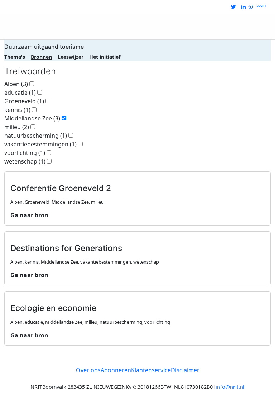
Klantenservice (151, 370)
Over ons (88, 370)
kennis (17, 110)
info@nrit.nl (230, 386)
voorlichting (24, 153)
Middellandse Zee (32, 118)
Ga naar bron (29, 215)
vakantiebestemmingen (40, 144)
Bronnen (41, 56)
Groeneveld (24, 101)
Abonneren (116, 370)
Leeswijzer (70, 56)
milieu (16, 127)
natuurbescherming (35, 135)
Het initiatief (104, 56)
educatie (20, 92)
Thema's (14, 56)
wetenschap (24, 161)
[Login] (252, 7)
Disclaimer (185, 370)
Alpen (16, 84)
